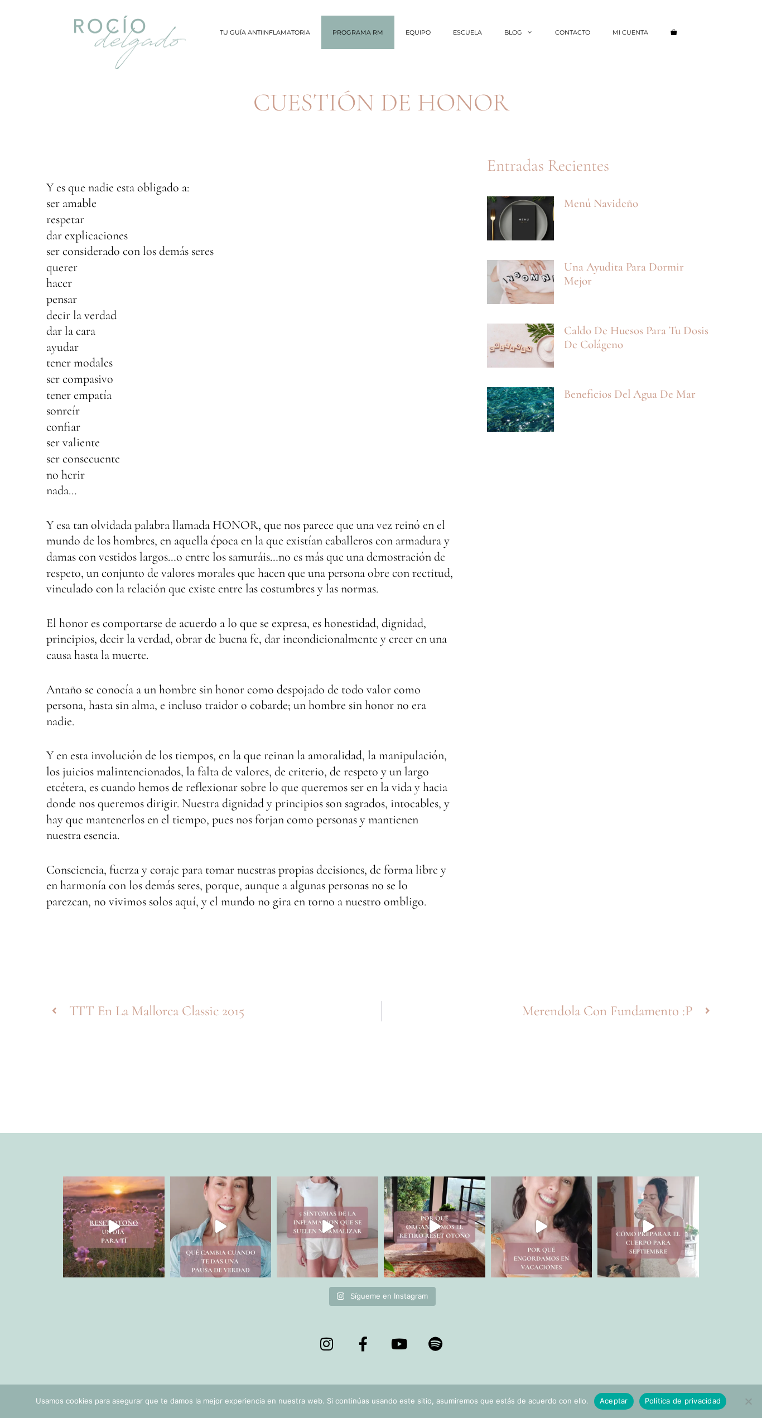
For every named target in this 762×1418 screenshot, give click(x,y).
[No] (748, 1401)
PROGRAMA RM (357, 32)
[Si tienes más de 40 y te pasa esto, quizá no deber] (327, 1227)
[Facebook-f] (363, 1344)
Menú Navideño (601, 203)
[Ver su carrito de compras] (673, 32)
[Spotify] (435, 1344)
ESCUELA (467, 32)
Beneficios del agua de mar (630, 394)
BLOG (513, 32)
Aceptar (614, 1400)
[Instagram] (327, 1344)
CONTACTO (572, 32)
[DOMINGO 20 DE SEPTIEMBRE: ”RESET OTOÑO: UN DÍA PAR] (114, 1227)
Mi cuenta (630, 32)
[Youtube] (399, 1344)
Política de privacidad (683, 1400)
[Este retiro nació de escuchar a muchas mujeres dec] (434, 1227)
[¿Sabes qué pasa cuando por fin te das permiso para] (221, 1227)
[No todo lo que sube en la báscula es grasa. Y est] (541, 1227)
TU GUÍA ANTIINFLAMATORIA (265, 32)
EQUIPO (418, 32)
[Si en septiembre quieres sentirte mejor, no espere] (648, 1227)
